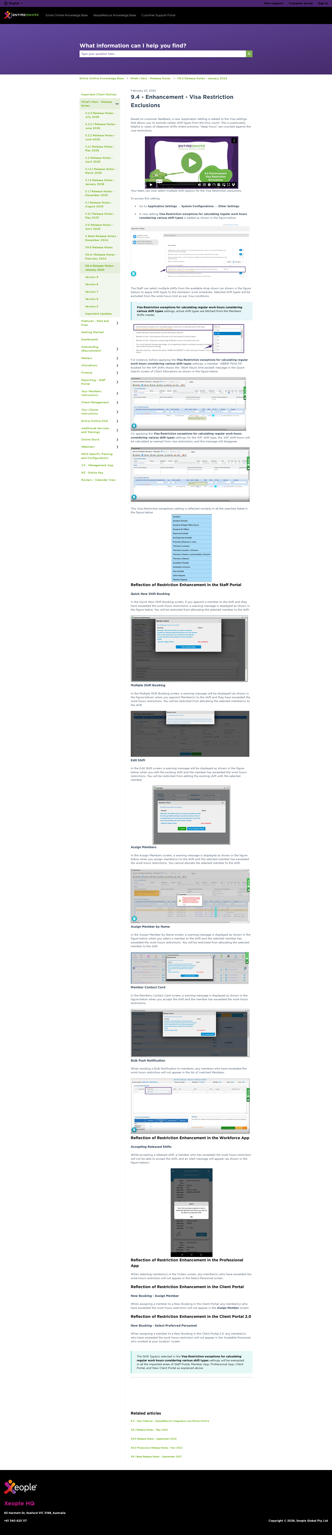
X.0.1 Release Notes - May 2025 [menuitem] (100, 215)
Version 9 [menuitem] (91, 277)
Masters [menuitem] (86, 358)
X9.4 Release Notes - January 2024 (202, 78)
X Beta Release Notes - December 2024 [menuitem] (101, 237)
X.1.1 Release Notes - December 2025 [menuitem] (99, 193)
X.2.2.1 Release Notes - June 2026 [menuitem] (101, 126)
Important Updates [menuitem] (98, 313)
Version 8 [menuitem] (91, 284)
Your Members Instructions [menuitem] (91, 393)
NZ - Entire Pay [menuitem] (92, 472)
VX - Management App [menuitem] (97, 465)
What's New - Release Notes (150, 78)
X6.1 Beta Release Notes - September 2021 (156, 1456)
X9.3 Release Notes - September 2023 (154, 1438)
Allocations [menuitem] (89, 365)
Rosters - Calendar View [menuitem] (98, 479)
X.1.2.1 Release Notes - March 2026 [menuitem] (100, 170)
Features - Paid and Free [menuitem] (95, 322)
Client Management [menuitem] (95, 402)
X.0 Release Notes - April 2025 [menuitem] (99, 226)
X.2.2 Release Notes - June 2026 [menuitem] (100, 137)
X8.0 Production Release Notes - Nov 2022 (157, 1447)
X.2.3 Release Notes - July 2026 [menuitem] (100, 114)
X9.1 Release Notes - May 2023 (149, 1429)
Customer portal (301, 3)
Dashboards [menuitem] (89, 339)
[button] (117, 102)
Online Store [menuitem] (90, 439)
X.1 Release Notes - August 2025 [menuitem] (98, 204)
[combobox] (163, 53)
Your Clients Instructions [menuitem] (89, 411)
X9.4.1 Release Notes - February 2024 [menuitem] (101, 256)
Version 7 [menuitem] (91, 291)
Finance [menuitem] (86, 372)
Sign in (323, 3)
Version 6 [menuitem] (91, 298)
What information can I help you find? (133, 45)
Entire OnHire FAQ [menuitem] (94, 420)
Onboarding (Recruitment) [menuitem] (91, 348)
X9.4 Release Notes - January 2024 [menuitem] (100, 267)
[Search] (249, 53)
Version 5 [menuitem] (91, 306)
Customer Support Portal (158, 15)
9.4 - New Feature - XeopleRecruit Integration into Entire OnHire (170, 1421)
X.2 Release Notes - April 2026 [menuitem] (99, 159)
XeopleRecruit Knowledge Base (114, 15)
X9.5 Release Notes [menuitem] (99, 247)
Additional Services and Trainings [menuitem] (95, 430)
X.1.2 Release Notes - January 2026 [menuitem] (100, 181)
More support (273, 3)
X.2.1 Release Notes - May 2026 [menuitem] (100, 148)
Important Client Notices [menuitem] (99, 94)
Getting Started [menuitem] (92, 332)
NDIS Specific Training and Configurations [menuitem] (97, 455)
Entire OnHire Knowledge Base (67, 15)
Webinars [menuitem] (87, 446)
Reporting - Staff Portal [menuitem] (93, 381)
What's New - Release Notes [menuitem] (96, 103)
